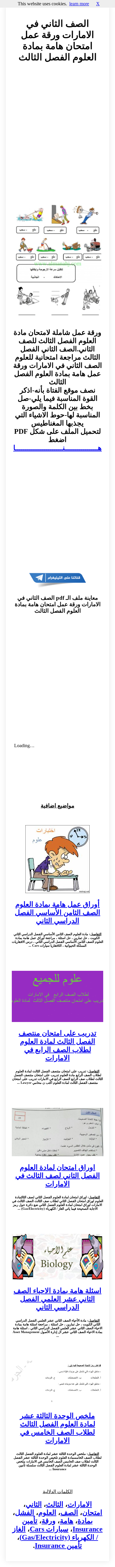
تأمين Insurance (58, 1545)
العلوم (47, 1512)
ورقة (49, 1521)
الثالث (54, 1504)
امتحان (92, 1512)
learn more (79, 3)
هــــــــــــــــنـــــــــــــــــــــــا (57, 448)
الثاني (34, 1504)
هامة (66, 1521)
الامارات (80, 1504)
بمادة (85, 1521)
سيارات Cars (49, 1529)
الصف (69, 1512)
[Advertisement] (57, 137)
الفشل (24, 1512)
